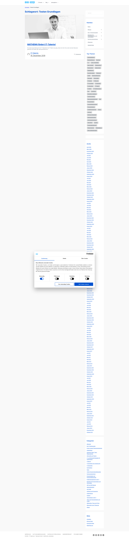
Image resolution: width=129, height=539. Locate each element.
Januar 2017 (89, 365)
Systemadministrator (92, 125)
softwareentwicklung (92, 120)
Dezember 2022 (90, 217)
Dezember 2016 (90, 367)
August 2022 (89, 226)
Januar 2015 (89, 413)
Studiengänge (90, 493)
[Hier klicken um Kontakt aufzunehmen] (93, 535)
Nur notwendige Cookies (64, 284)
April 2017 (89, 359)
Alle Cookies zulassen (84, 284)
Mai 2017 (89, 357)
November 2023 (90, 195)
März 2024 (89, 186)
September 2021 (90, 249)
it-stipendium (90, 86)
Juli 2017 (89, 353)
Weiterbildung (99, 127)
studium (96, 122)
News (88, 469)
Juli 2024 (89, 178)
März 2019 (89, 311)
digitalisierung (90, 70)
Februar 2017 (89, 363)
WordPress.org (90, 525)
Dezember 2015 (90, 392)
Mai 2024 (89, 182)
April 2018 (89, 334)
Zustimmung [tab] (44, 258)
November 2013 (90, 430)
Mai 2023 (89, 207)
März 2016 (89, 386)
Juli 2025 (89, 155)
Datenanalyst (90, 67)
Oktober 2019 (90, 297)
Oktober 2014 (90, 417)
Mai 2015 (89, 407)
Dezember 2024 (90, 170)
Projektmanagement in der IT (93, 479)
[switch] (57, 279)
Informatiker (96, 78)
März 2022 (89, 236)
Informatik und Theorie (91, 455)
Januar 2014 (89, 428)
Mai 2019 (89, 307)
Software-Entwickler (92, 114)
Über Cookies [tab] (84, 258)
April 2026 (89, 147)
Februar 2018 (89, 338)
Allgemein (89, 444)
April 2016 (89, 384)
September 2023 (90, 199)
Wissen (88, 507)
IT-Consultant (90, 83)
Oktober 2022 (90, 222)
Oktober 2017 (90, 347)
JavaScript (93, 91)
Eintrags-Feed (90, 521)
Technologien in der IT (91, 497)
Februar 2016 (89, 388)
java (88, 91)
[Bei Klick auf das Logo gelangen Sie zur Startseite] (30, 2)
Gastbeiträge (89, 450)
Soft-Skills (89, 489)
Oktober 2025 (90, 153)
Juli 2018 (89, 328)
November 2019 (90, 294)
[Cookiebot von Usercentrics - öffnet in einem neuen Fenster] (87, 254)
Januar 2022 (89, 240)
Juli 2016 (89, 378)
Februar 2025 (89, 165)
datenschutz (97, 67)
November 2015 (90, 394)
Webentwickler (91, 127)
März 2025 (89, 163)
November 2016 (90, 369)
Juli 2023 (89, 203)
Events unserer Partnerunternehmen (94, 448)
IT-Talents (34, 53)
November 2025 (90, 151)
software (89, 112)
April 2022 (89, 234)
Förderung (98, 73)
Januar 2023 (89, 215)
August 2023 (89, 201)
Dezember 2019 (90, 292)
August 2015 (89, 401)
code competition (94, 62)
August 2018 (89, 326)
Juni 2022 (89, 230)
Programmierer (91, 101)
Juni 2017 (89, 355)
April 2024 (89, 184)
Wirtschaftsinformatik (92, 130)
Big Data (98, 60)
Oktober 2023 (90, 197)
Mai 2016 (89, 382)
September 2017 (90, 349)
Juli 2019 (89, 303)
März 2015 (89, 409)
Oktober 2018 (90, 322)
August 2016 (89, 376)
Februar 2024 (89, 188)
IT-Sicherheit (98, 83)
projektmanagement (92, 109)
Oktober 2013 (90, 432)
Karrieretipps (89, 467)
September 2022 (90, 224)
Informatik (90, 78)
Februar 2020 (89, 288)
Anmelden (89, 519)
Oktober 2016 (90, 371)
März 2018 (89, 336)
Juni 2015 (89, 405)
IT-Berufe (89, 461)
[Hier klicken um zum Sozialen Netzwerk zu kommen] (96, 535)
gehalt (89, 75)
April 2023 (89, 209)
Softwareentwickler (92, 117)
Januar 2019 (89, 315)
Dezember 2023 (90, 192)
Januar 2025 (89, 168)
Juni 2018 (89, 330)
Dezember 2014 (90, 415)
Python (99, 109)
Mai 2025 (89, 159)
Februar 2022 (89, 238)
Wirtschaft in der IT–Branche (93, 505)
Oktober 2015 (90, 396)
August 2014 (89, 419)
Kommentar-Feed (90, 523)
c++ (88, 62)
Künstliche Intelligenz (92, 94)
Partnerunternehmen (91, 474)
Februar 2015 (89, 411)
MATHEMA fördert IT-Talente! (41, 44)
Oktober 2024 (90, 172)
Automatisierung (91, 57)
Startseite (27, 7)
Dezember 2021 (90, 242)
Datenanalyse (98, 65)
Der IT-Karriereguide (91, 446)
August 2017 (89, 351)
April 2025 (89, 161)
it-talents (89, 88)
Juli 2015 (89, 403)
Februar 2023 (89, 213)
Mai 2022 (89, 232)
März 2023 (89, 211)
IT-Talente (97, 86)
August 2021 (89, 251)
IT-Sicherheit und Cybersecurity (93, 463)
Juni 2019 (89, 305)
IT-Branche (96, 80)
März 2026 (89, 149)
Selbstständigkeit (90, 487)
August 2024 (89, 176)
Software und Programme (92, 491)
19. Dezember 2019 (38, 56)
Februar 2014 (89, 426)
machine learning (91, 96)
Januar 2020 (89, 290)
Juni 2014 (89, 424)
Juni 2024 (89, 180)
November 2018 (90, 319)
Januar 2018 (89, 340)
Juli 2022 (89, 228)
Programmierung (91, 107)
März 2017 (89, 361)
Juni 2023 (89, 205)
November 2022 (90, 220)
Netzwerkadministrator (92, 99)
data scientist (90, 65)
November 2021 (90, 245)
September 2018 (90, 324)
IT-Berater (90, 80)
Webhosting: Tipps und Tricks (93, 503)
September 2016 (90, 374)
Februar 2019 (89, 313)
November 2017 (90, 344)
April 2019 (89, 309)
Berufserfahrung (91, 60)
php (100, 99)
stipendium (90, 122)
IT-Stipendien (89, 465)
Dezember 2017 (90, 342)
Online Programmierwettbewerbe (94, 471)
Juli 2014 (89, 421)
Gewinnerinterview (96, 75)
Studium (88, 495)
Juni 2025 (89, 157)
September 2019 (90, 299)
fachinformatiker (91, 73)
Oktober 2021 (90, 247)
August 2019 (89, 301)
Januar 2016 (89, 390)
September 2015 (90, 399)
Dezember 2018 (90, 317)
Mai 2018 (89, 332)
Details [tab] (64, 258)
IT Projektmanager (97, 88)
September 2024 (90, 174)
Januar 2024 (89, 190)
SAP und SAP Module (91, 485)
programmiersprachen (92, 104)
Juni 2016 (89, 380)
